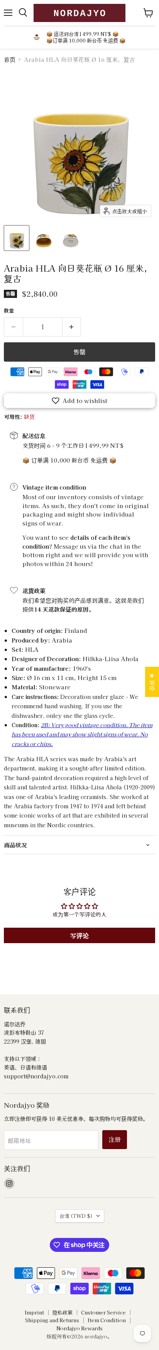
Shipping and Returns (52, 1320)
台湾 (76, 1215)
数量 (9, 310)
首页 (9, 59)
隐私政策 (62, 1312)
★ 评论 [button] (152, 682)
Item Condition (107, 1320)
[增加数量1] (72, 327)
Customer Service (103, 1312)
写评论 (79, 935)
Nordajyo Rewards (79, 1328)
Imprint (34, 1312)
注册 (114, 1139)
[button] (79, 400)
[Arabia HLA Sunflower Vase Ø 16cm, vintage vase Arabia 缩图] (16, 238)
